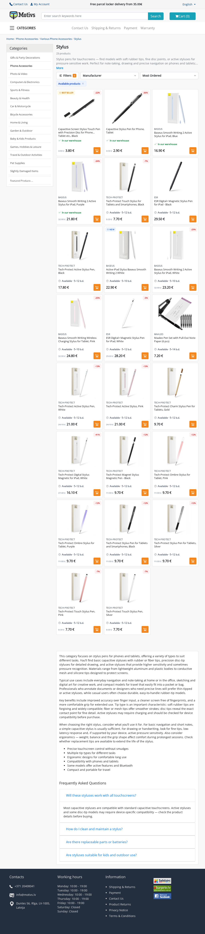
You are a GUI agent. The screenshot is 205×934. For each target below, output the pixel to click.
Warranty (148, 28)
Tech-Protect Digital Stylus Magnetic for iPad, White (73, 476)
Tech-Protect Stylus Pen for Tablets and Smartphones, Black (127, 544)
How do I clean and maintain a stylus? (94, 829)
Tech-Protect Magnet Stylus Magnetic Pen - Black (122, 476)
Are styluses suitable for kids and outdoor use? (101, 855)
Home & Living (19, 122)
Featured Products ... (21, 180)
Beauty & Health (20, 98)
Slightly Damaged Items (24, 171)
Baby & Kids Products (23, 138)
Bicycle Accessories (21, 114)
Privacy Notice (118, 910)
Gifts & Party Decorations (25, 57)
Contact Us (20, 4)
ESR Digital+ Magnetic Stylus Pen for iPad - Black (173, 202)
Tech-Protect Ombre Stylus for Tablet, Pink (172, 476)
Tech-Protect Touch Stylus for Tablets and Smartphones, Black (125, 202)
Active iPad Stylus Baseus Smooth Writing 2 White (126, 271)
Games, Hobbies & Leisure (25, 147)
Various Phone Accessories (56, 39)
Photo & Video (18, 74)
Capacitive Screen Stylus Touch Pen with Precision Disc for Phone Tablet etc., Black (79, 132)
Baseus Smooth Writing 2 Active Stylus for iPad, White (173, 271)
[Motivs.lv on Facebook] (162, 897)
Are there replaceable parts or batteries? (97, 842)
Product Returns (120, 904)
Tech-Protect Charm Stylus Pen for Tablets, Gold (174, 408)
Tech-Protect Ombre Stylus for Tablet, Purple (76, 544)
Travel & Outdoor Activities (26, 155)
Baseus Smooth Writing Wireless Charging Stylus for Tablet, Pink (77, 339)
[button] (189, 4)
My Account (41, 4)
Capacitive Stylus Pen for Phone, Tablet (125, 130)
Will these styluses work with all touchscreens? (101, 795)
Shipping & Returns (106, 28)
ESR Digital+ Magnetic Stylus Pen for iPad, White (125, 339)
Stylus (77, 39)
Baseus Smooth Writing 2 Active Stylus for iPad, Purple (77, 202)
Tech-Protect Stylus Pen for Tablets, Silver (175, 544)
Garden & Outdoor (21, 130)
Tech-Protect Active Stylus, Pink (124, 406)
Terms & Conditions (122, 916)
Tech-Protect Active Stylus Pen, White (76, 408)
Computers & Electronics (24, 82)
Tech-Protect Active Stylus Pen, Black (76, 271)
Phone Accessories (27, 39)
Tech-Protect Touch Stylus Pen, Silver (124, 613)
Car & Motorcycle (20, 106)
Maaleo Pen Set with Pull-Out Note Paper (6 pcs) (174, 339)
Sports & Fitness (19, 90)
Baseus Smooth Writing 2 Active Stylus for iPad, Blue (173, 134)
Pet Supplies (17, 163)
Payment (130, 28)
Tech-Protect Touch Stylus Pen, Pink (76, 613)
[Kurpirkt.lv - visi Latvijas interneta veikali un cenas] (162, 889)
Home (10, 39)
